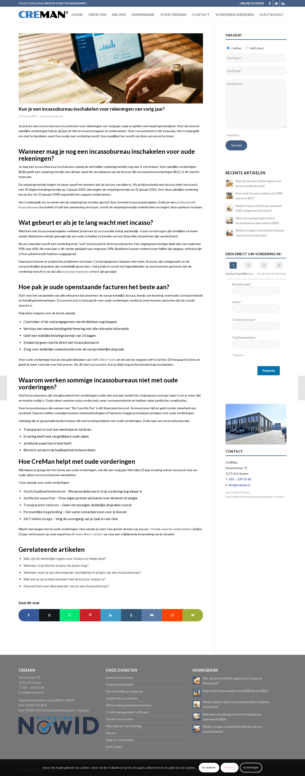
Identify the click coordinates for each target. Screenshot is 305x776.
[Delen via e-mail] (192, 615)
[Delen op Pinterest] (90, 615)
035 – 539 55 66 (240, 479)
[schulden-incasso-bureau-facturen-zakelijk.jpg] (111, 68)
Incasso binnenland (120, 684)
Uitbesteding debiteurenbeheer (129, 705)
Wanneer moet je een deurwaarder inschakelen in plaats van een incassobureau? (82, 572)
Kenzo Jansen (54, 116)
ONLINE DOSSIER (252, 3)
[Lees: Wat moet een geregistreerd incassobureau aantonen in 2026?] (230, 220)
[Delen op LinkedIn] (110, 615)
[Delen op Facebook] (29, 615)
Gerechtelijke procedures (124, 691)
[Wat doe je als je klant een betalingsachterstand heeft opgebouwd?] (301, 388)
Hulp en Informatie (119, 740)
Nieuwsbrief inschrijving (124, 726)
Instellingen (251, 767)
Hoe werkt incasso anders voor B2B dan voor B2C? (236, 691)
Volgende (268, 370)
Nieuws (111, 733)
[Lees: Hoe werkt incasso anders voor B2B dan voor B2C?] (230, 196)
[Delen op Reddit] (172, 615)
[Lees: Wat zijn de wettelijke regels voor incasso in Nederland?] (230, 183)
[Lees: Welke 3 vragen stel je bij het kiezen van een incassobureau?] (230, 233)
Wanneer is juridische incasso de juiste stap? (56, 565)
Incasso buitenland (119, 677)
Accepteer (209, 767)
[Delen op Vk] (152, 615)
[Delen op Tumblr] (131, 615)
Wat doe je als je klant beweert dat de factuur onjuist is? (64, 579)
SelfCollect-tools (104, 359)
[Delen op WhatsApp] (70, 615)
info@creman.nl (239, 485)
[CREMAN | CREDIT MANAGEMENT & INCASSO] (43, 18)
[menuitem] (250, 3)
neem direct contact (89, 534)
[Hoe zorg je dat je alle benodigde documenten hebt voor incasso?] (3, 388)
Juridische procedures (122, 698)
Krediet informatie (119, 719)
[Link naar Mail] (276, 3)
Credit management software (127, 712)
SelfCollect (114, 747)
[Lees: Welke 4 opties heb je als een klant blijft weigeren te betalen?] (230, 208)
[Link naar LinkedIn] (283, 3)
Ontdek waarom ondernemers (171, 529)
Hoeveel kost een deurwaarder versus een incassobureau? (66, 586)
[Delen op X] (49, 615)
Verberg (229, 767)
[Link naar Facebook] (269, 3)
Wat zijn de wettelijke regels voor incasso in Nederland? (64, 559)
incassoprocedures (75, 271)
